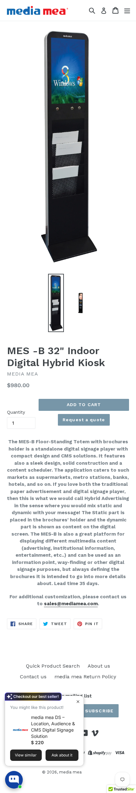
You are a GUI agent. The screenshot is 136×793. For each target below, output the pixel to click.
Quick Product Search (53, 666)
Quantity (16, 412)
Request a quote (84, 419)
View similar (26, 755)
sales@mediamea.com (71, 603)
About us (99, 666)
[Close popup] (78, 701)
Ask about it (62, 755)
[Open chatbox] (14, 780)
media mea (70, 772)
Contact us (33, 677)
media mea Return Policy (85, 677)
